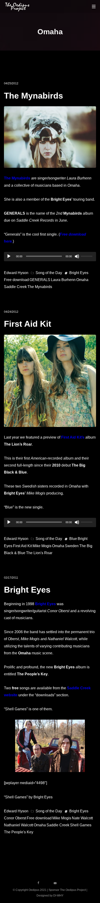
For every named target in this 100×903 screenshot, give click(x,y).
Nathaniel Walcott (18, 825)
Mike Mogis (42, 546)
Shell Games (80, 825)
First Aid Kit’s (72, 437)
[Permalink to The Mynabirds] (50, 164)
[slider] (87, 255)
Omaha (82, 280)
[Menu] (94, 6)
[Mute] (77, 256)
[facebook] (38, 883)
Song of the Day (49, 273)
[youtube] (55, 884)
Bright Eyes (78, 273)
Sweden (72, 546)
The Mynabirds (33, 95)
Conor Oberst (15, 818)
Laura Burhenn (63, 280)
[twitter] (47, 883)
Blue (73, 539)
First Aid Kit (27, 324)
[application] (50, 256)
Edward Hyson (16, 273)
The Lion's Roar (39, 553)
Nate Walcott (82, 818)
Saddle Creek (15, 287)
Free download (16, 280)
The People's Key (18, 832)
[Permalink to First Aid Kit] (50, 423)
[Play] (9, 256)
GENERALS (40, 280)
